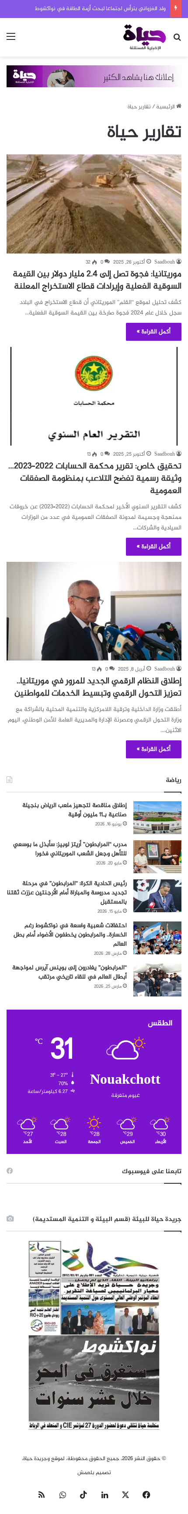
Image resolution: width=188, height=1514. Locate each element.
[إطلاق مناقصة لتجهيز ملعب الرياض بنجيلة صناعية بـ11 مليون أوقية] (157, 817)
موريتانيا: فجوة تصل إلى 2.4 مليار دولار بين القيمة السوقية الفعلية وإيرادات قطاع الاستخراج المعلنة (97, 280)
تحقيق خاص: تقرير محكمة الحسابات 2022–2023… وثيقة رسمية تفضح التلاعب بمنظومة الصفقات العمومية (94, 478)
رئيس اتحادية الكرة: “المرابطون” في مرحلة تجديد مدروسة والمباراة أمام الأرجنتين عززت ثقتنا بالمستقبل (67, 892)
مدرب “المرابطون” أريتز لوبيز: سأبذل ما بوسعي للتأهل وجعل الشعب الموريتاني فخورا (70, 849)
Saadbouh (164, 262)
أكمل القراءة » (154, 332)
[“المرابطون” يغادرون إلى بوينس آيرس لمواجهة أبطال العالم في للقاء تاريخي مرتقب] (157, 980)
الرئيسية (166, 107)
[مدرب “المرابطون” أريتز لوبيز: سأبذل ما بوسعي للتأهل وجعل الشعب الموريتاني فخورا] (157, 856)
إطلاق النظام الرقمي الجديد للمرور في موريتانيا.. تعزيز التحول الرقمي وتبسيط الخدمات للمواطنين (97, 687)
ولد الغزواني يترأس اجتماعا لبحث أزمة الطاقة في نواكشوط (100, 9)
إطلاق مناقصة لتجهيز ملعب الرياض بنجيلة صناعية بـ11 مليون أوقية (74, 810)
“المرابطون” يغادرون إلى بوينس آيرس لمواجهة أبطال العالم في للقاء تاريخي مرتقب (69, 972)
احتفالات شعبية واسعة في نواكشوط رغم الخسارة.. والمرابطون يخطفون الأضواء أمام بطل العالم (70, 935)
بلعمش (85, 1473)
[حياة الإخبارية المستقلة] (144, 37)
